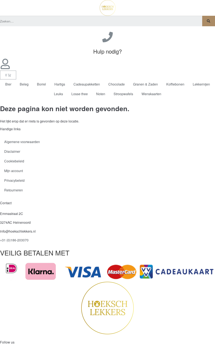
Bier (8, 84)
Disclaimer (12, 151)
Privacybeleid (14, 180)
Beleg (24, 84)
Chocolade (116, 84)
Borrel (41, 84)
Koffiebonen (175, 84)
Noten (100, 93)
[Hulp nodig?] (107, 37)
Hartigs (59, 84)
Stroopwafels (123, 93)
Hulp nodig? (107, 51)
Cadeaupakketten (86, 84)
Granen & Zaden (145, 84)
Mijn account (13, 170)
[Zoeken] (208, 21)
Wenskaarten (151, 93)
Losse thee (79, 93)
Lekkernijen (201, 84)
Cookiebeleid (14, 161)
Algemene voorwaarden (22, 141)
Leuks (58, 93)
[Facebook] (5, 355)
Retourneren (13, 190)
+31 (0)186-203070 (14, 240)
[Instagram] (16, 355)
